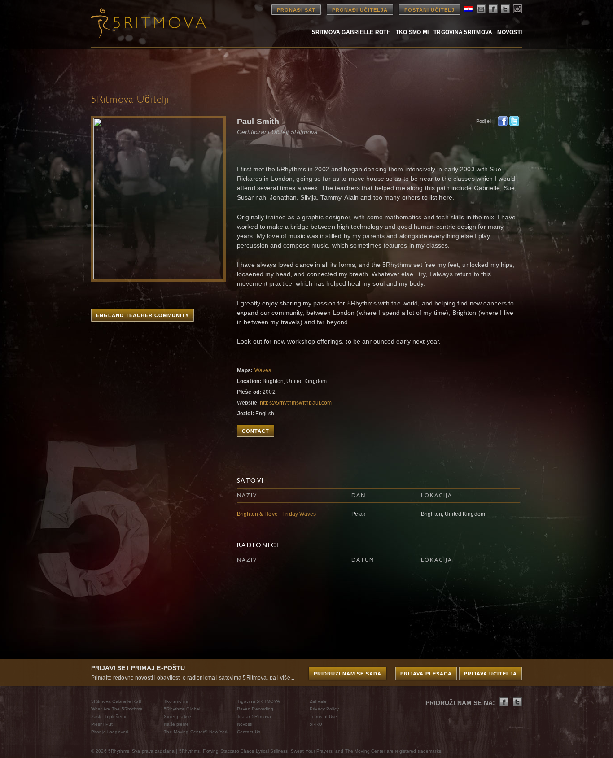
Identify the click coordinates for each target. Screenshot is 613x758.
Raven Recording (255, 708)
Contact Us (248, 731)
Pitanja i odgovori (109, 731)
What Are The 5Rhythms (117, 708)
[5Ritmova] (140, 22)
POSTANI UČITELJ (429, 10)
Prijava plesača (426, 673)
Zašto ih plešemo (109, 716)
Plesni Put (102, 724)
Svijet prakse (177, 716)
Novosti (509, 32)
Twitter (514, 121)
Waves (262, 370)
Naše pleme (176, 724)
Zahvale (318, 701)
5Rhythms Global (182, 708)
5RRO (316, 724)
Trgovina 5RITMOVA (462, 32)
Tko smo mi (412, 32)
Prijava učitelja (490, 673)
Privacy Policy (324, 708)
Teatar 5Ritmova (254, 716)
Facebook (502, 121)
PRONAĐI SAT (296, 10)
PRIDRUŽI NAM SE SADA (347, 673)
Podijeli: (484, 121)
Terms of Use (323, 716)
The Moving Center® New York (196, 731)
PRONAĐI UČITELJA (360, 10)
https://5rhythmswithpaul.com (296, 403)
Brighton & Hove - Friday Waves (276, 514)
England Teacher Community (142, 315)
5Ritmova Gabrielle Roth (351, 32)
